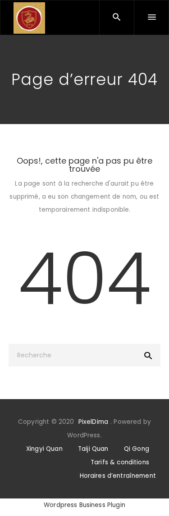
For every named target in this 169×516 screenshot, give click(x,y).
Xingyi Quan (44, 449)
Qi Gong (136, 449)
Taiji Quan (93, 449)
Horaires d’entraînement (118, 476)
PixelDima (93, 422)
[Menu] (151, 17)
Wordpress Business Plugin (84, 505)
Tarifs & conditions (120, 462)
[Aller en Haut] (152, 496)
